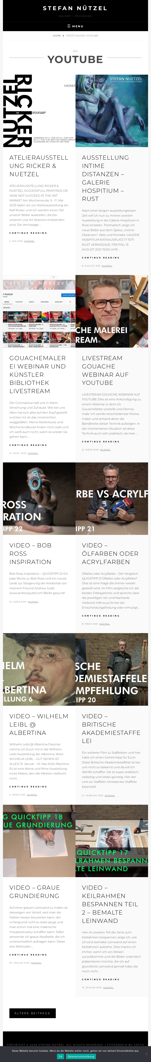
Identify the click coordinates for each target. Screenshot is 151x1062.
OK (60, 1056)
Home (57, 35)
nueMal (29, 241)
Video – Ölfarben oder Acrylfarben (110, 553)
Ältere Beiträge (32, 1013)
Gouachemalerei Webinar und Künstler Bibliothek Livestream (37, 374)
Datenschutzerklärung (81, 1056)
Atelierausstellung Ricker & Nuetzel (38, 166)
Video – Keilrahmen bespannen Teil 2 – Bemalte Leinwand (110, 904)
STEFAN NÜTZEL (75, 8)
